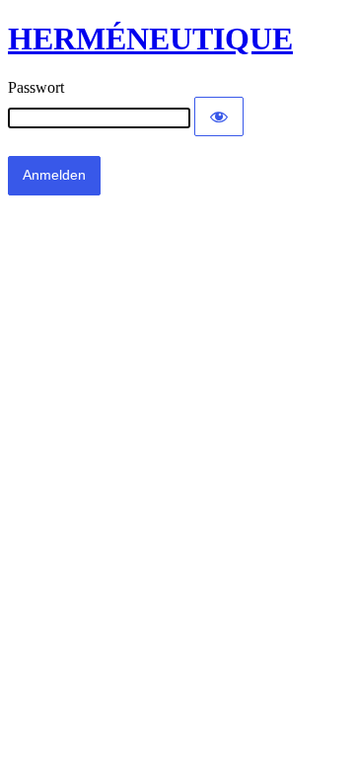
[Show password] (219, 116)
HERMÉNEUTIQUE (150, 38)
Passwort (36, 87)
